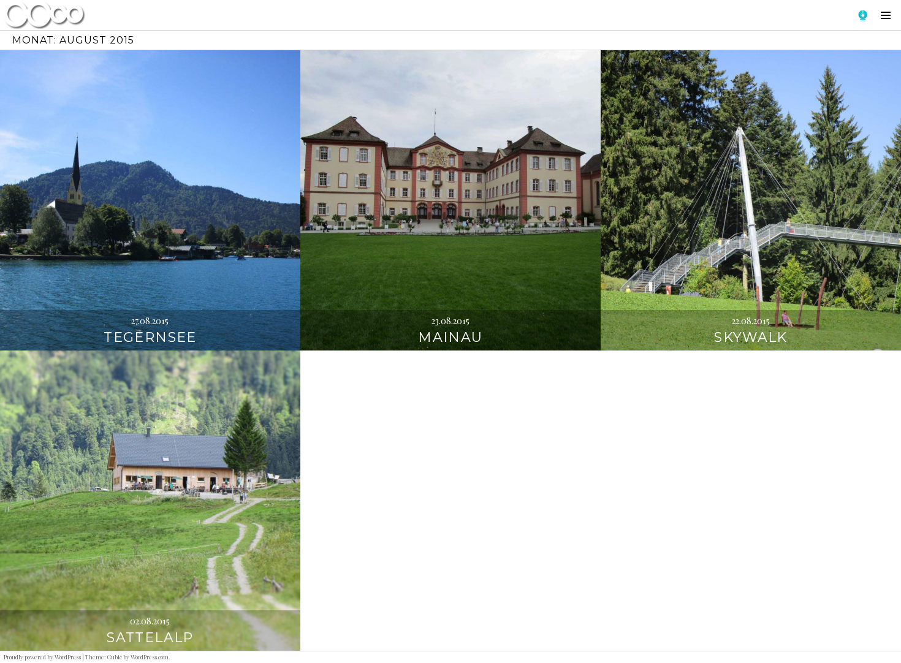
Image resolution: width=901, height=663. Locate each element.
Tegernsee (150, 337)
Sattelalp (150, 637)
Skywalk (751, 337)
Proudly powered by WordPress (42, 657)
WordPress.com (150, 657)
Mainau (450, 337)
